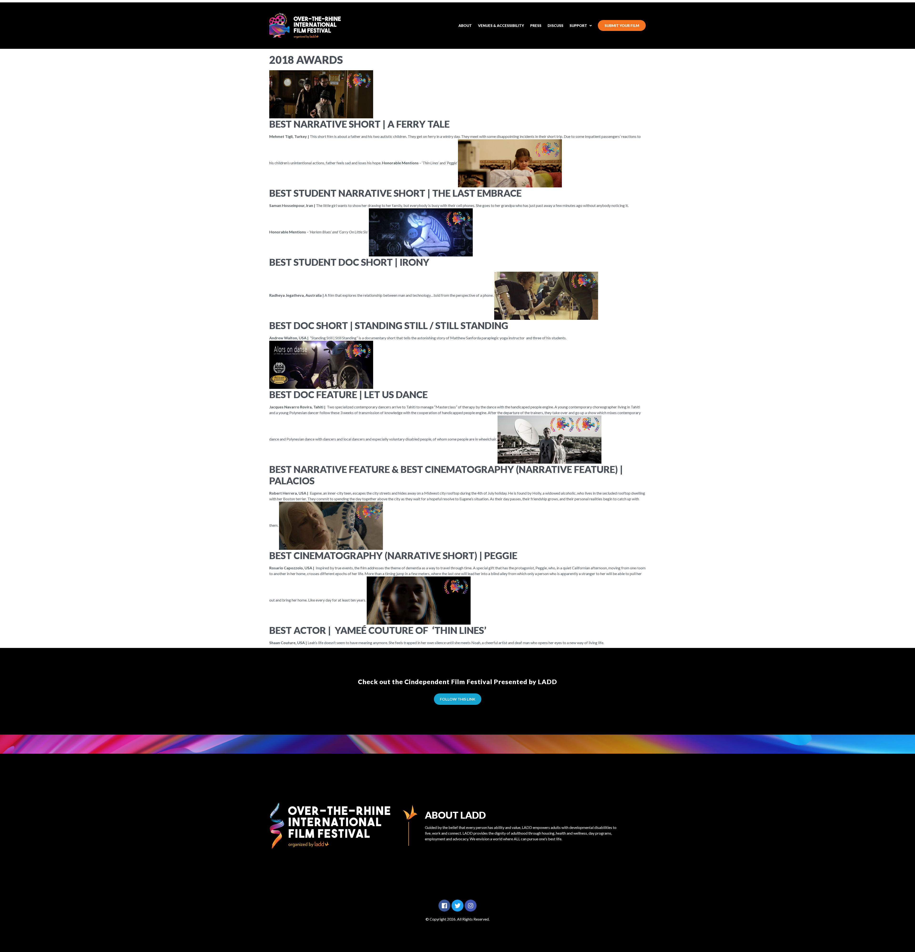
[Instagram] (471, 906)
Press (535, 25)
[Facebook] (444, 906)
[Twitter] (457, 906)
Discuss (555, 25)
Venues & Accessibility (501, 25)
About (465, 25)
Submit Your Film (622, 25)
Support (578, 25)
